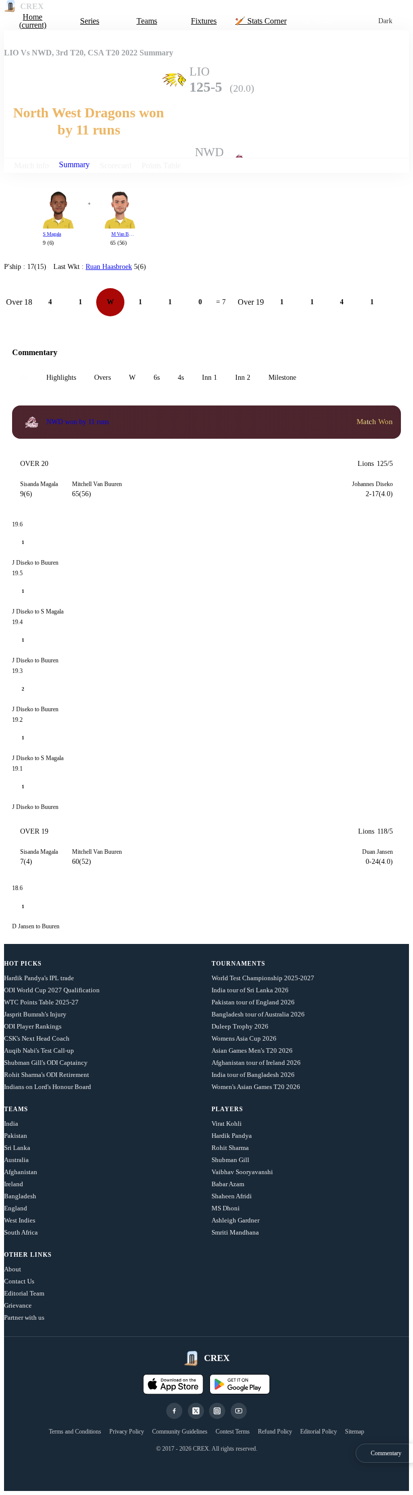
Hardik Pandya (232, 1135)
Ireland (13, 1184)
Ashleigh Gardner (235, 1220)
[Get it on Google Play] (240, 1384)
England (15, 1208)
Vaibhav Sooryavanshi (242, 1172)
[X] (196, 1411)
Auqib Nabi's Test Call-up (39, 1050)
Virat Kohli (227, 1123)
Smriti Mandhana (235, 1232)
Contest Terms (233, 1431)
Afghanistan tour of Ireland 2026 (256, 1062)
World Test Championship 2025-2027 (263, 978)
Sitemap (354, 1431)
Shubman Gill (230, 1160)
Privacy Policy (126, 1431)
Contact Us (19, 1281)
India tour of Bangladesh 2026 (253, 1074)
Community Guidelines (180, 1431)
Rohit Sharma (230, 1147)
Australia (16, 1160)
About (12, 1269)
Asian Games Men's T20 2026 (252, 1050)
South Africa (21, 1232)
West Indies (19, 1220)
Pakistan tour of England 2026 (253, 1002)
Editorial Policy (318, 1431)
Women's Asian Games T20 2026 (256, 1087)
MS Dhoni (226, 1208)
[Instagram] (217, 1411)
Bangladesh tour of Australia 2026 (258, 1014)
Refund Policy (275, 1431)
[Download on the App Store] (173, 1384)
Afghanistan (20, 1172)
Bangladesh (20, 1196)
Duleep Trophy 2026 (240, 1026)
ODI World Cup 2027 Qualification (52, 990)
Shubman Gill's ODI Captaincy (46, 1062)
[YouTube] (239, 1411)
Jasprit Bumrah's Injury (35, 1014)
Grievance (18, 1305)
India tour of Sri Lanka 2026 (250, 990)
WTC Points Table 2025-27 (41, 1002)
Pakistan (15, 1135)
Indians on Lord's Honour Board (47, 1087)
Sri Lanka (17, 1147)
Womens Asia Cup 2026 (244, 1038)
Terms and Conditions (75, 1431)
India (11, 1123)
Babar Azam (228, 1184)
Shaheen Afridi (232, 1196)
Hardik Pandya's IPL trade (39, 978)
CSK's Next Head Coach (37, 1038)
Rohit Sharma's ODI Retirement (46, 1074)
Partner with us (24, 1317)
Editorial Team (24, 1293)
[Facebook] (174, 1411)
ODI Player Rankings (32, 1026)
